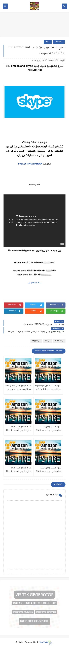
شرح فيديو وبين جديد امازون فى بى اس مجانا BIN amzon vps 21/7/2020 (18, 429)
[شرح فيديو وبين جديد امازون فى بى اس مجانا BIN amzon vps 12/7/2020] (48, 452)
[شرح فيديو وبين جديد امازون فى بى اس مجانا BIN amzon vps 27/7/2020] (48, 411)
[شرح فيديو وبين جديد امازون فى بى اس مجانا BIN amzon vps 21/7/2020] (18, 411)
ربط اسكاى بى (34, 283)
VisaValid (44, 642)
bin (47, 42)
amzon (59, 42)
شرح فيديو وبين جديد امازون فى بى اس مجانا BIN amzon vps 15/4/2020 (18, 470)
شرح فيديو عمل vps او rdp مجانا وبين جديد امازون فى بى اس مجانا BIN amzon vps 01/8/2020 (18, 388)
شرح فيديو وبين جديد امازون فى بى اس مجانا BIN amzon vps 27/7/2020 (48, 429)
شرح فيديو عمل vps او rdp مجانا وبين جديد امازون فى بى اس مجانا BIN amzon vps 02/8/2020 (48, 388)
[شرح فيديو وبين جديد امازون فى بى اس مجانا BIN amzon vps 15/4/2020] (18, 452)
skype (35, 341)
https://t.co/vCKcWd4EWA (30, 164)
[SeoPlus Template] (50, 642)
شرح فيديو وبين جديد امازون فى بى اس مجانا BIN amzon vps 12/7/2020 (48, 470)
